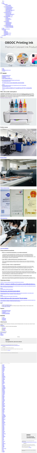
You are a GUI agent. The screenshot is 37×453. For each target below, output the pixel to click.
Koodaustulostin (8, 11)
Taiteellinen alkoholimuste (6, 312)
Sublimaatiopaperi (8, 24)
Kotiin (3, 2)
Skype (1, 333)
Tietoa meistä (4, 29)
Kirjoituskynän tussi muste (8, 12)
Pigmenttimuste (8, 18)
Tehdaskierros (6, 32)
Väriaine (7, 17)
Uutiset (3, 28)
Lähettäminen (2, 325)
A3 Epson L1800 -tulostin (9, 26)
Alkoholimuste (8, 15)
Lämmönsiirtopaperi (9, 22)
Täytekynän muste (8, 13)
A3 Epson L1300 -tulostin (9, 27)
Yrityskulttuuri (6, 33)
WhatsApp (1, 334)
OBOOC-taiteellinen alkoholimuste (7, 78)
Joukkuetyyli (6, 31)
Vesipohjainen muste (9, 9)
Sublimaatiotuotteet (6, 21)
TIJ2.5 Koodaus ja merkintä (8, 6)
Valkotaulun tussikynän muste (10, 14)
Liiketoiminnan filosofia (7, 34)
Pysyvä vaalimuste (8, 5)
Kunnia (5, 30)
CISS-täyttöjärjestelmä (9, 10)
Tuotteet (3, 3)
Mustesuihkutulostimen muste (8, 16)
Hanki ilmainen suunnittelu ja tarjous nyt (6, 97)
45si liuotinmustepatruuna (9, 7)
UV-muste (7, 20)
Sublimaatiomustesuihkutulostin (8, 25)
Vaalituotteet (5, 4)
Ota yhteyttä (4, 35)
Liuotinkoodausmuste (9, 8)
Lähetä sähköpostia (3, 332)
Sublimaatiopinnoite (8, 23)
